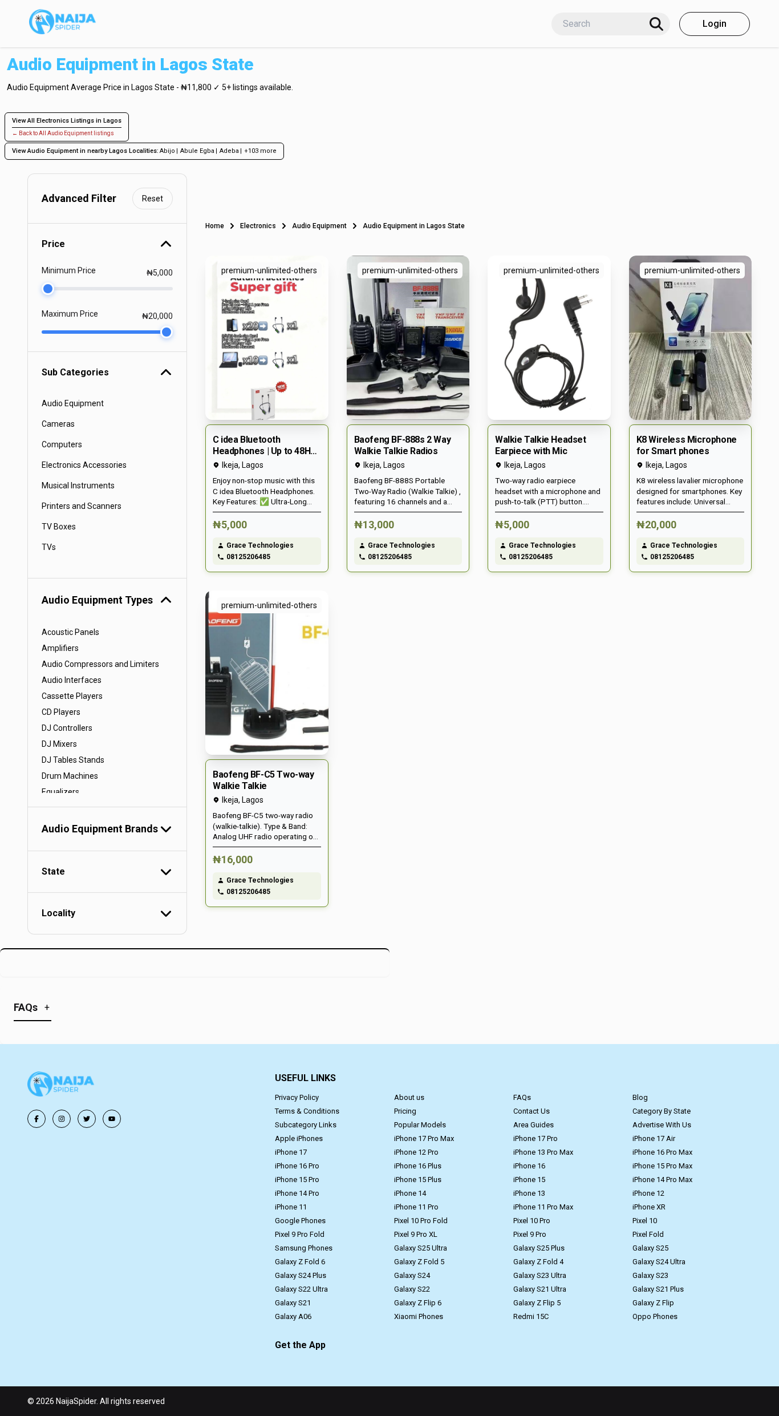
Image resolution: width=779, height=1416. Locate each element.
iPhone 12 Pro (416, 1152)
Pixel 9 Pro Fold (299, 1234)
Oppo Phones (654, 1316)
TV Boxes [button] (59, 526)
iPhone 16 (529, 1166)
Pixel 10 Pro (531, 1220)
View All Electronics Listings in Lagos (66, 120)
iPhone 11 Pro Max (543, 1207)
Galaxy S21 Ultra (539, 1289)
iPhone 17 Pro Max (424, 1138)
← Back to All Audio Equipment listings (63, 133)
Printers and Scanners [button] (81, 506)
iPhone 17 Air (653, 1138)
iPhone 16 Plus (417, 1166)
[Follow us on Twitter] (87, 1119)
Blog (640, 1097)
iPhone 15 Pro (297, 1179)
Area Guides (533, 1124)
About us (409, 1097)
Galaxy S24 (412, 1275)
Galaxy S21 (293, 1302)
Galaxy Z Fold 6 (300, 1261)
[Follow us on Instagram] (61, 1119)
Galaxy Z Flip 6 (417, 1302)
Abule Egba (197, 151)
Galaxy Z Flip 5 (537, 1302)
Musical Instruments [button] (78, 485)
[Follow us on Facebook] (36, 1119)
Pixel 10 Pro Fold (421, 1220)
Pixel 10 (644, 1220)
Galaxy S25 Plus (539, 1248)
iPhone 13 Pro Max (543, 1152)
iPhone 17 (291, 1152)
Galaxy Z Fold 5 (419, 1261)
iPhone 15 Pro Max (662, 1166)
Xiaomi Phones (418, 1316)
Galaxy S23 (650, 1275)
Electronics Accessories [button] (84, 465)
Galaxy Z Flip (653, 1302)
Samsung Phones (303, 1248)
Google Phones (300, 1220)
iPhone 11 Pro (416, 1207)
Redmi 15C (531, 1316)
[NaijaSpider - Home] (61, 1086)
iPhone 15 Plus (417, 1179)
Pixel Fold (648, 1234)
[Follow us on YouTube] (112, 1119)
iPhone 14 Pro (297, 1193)
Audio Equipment (319, 226)
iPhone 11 (291, 1207)
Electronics (258, 226)
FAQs (522, 1097)
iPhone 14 (410, 1193)
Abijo (167, 151)
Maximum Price (70, 313)
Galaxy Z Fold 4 (538, 1261)
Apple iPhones (299, 1138)
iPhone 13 (529, 1193)
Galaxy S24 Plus (300, 1275)
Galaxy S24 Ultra (658, 1261)
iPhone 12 (648, 1193)
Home (214, 226)
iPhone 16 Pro (297, 1166)
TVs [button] (49, 547)
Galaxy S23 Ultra (539, 1275)
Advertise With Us (661, 1124)
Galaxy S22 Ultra (301, 1289)
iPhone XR (649, 1207)
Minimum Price (69, 270)
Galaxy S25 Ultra (420, 1248)
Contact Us (531, 1111)
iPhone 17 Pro (535, 1138)
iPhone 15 (529, 1179)
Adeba (229, 151)
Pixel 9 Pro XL (415, 1234)
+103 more (260, 151)
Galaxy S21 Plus (658, 1289)
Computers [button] (62, 444)
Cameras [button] (58, 423)
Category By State (661, 1111)
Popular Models (420, 1124)
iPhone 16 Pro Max (662, 1152)
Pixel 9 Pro (529, 1234)
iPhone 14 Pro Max (662, 1179)
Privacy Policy (297, 1097)
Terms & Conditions (307, 1111)
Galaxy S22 (412, 1289)
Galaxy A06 (293, 1316)
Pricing (405, 1111)
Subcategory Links (305, 1124)
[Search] (656, 24)
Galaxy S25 (650, 1248)
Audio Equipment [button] (73, 403)
